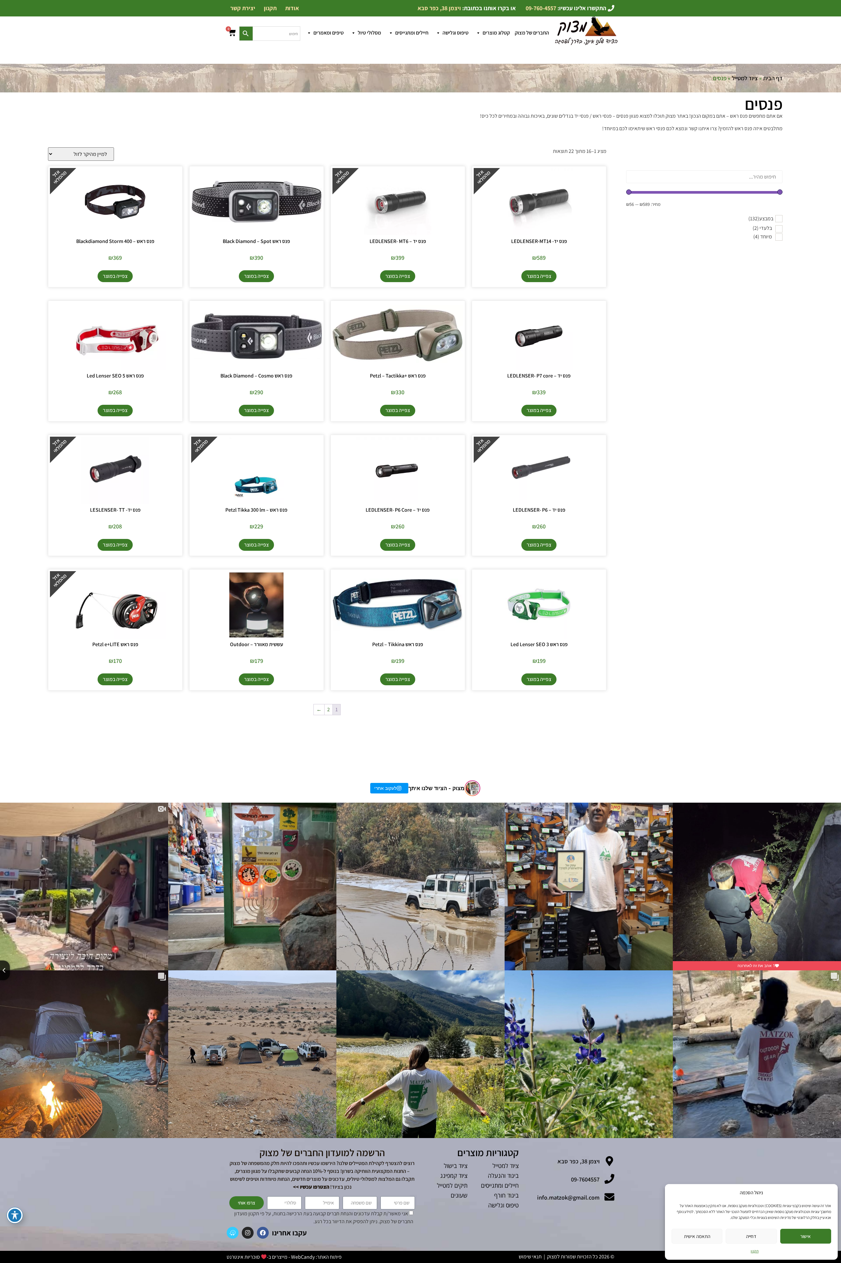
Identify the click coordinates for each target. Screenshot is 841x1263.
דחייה (751, 1236)
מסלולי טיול (369, 32)
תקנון (755, 1251)
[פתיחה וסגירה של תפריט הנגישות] (15, 1215)
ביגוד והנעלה (503, 1175)
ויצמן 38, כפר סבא (578, 1161)
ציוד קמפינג (453, 1175)
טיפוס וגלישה (455, 32)
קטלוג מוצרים (496, 32)
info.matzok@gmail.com (568, 1197)
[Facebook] (263, 1233)
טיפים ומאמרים (328, 32)
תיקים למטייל (452, 1185)
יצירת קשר (242, 8)
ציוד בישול (455, 1166)
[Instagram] (248, 1233)
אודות (292, 8)
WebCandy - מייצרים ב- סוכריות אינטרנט (271, 1256)
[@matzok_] (472, 788)
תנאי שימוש (530, 1256)
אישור (805, 1236)
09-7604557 (585, 1179)
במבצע (760, 218)
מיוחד (762, 236)
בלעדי (762, 228)
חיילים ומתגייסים (411, 32)
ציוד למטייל (745, 78)
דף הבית (773, 78)
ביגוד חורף (506, 1195)
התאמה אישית (697, 1236)
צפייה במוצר (539, 276)
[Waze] (233, 1233)
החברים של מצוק (532, 32)
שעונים (459, 1195)
